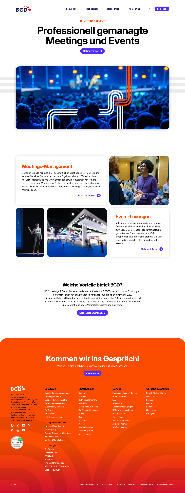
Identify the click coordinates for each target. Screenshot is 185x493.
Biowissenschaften (53, 436)
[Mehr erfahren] (99, 195)
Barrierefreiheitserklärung (165, 485)
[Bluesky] (12, 430)
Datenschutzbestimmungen (88, 485)
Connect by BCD (52, 470)
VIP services (50, 413)
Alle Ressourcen (120, 427)
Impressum (121, 485)
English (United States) (156, 393)
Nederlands (151, 410)
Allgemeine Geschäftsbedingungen (123, 405)
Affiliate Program (120, 424)
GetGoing (49, 410)
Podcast (82, 420)
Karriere (82, 393)
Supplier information (121, 420)
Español (149, 400)
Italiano (149, 406)
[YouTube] (23, 430)
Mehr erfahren (86, 195)
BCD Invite (49, 456)
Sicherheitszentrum (146, 485)
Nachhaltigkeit (85, 434)
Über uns (82, 396)
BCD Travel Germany (88, 400)
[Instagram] (17, 425)
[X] (29, 425)
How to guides (119, 413)
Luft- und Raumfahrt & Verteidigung (54, 428)
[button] (150, 9)
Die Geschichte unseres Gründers (89, 412)
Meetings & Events (53, 396)
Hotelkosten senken (53, 417)
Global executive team (88, 406)
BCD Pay (49, 459)
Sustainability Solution (54, 406)
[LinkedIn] (23, 425)
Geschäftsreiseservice (55, 403)
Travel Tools (118, 417)
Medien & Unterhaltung (55, 440)
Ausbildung (83, 403)
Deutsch (150, 396)
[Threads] (17, 430)
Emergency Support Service (125, 393)
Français (149, 403)
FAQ (114, 400)
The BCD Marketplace (54, 463)
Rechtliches (132, 485)
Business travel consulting (56, 400)
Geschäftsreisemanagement (57, 393)
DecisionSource (52, 452)
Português (150, 413)
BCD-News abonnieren (123, 410)
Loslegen (161, 9)
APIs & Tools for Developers (57, 466)
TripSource (49, 449)
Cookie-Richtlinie (107, 485)
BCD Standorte (119, 396)
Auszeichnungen (86, 427)
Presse (82, 424)
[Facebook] (12, 425)
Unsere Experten (86, 430)
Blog (80, 417)
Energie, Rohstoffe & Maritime (58, 433)
